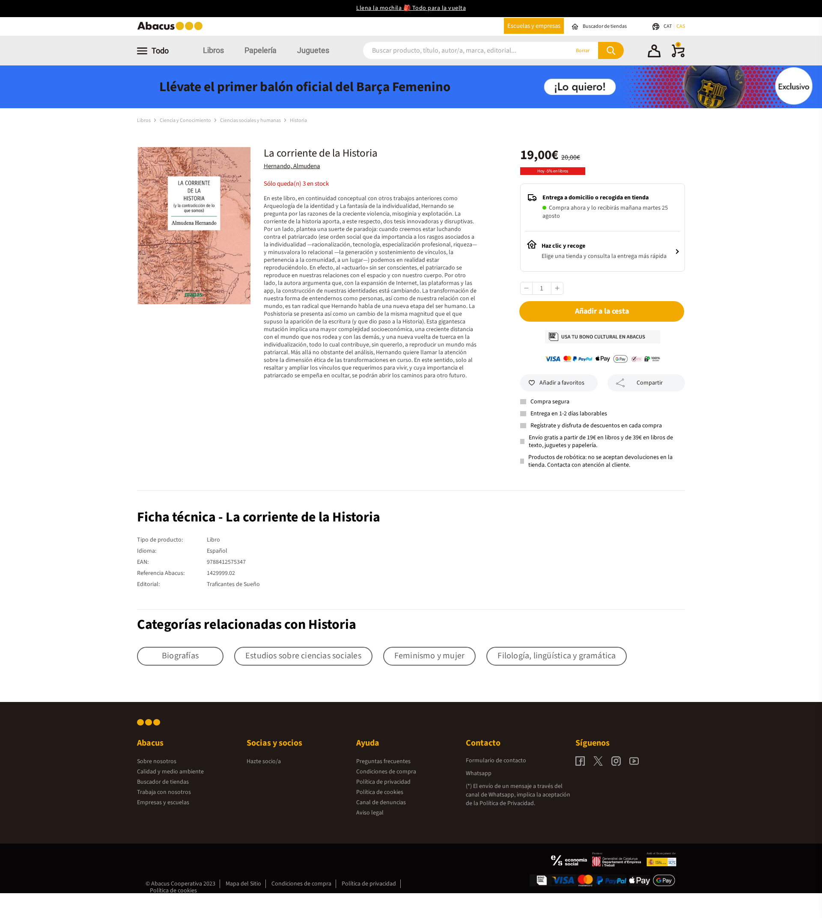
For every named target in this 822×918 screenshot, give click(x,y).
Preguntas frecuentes (383, 761)
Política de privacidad (383, 782)
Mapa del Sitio (243, 884)
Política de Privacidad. (507, 803)
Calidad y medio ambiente (170, 771)
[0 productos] (678, 55)
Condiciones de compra (386, 771)
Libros (213, 50)
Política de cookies (379, 792)
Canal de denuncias (381, 802)
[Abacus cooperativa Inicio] (172, 29)
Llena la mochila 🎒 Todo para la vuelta (411, 8)
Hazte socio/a (264, 761)
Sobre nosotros (156, 761)
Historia (298, 120)
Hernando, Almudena (292, 166)
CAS (680, 26)
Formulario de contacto (496, 760)
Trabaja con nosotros (164, 792)
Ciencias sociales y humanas (251, 120)
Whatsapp (478, 773)
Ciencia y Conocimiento (186, 120)
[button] (654, 52)
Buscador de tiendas (163, 782)
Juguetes (313, 50)
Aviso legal (370, 812)
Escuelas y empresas (533, 25)
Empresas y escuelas (163, 802)
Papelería (260, 50)
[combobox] (454, 50)
